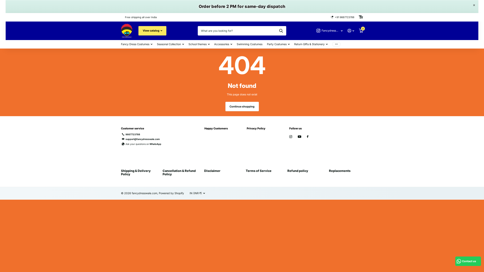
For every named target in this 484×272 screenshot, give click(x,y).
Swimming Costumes (249, 44)
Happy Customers (216, 128)
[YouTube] (299, 137)
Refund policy (297, 171)
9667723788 (133, 134)
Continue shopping (242, 106)
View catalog (151, 30)
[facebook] (307, 136)
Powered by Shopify (171, 193)
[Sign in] (350, 30)
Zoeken (281, 31)
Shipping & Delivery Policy (136, 172)
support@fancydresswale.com (143, 139)
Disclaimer (212, 171)
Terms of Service (258, 171)
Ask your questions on (143, 144)
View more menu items (336, 44)
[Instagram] (290, 136)
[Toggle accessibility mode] (361, 17)
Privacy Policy (256, 128)
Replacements (340, 171)
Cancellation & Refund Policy (179, 172)
